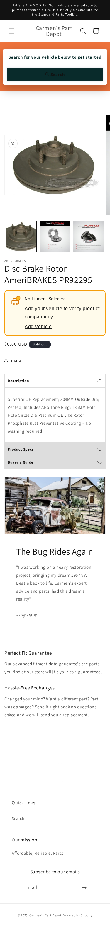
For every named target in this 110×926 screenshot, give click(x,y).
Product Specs (21, 449)
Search (18, 818)
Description (18, 380)
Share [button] (15, 360)
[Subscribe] (84, 887)
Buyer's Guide (20, 462)
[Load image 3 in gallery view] (88, 236)
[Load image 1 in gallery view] (21, 236)
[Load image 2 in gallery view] (55, 236)
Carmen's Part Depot (45, 915)
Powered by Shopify (77, 915)
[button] (11, 30)
